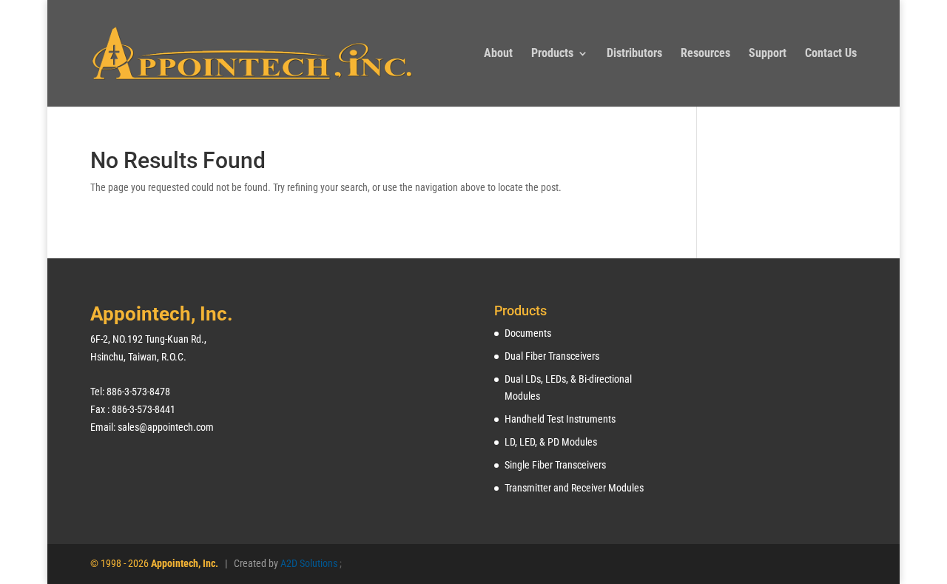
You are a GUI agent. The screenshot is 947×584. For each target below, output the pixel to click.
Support (767, 54)
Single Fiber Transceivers (555, 465)
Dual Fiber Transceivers (552, 356)
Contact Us (831, 54)
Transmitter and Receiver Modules (574, 488)
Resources (705, 54)
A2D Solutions (310, 563)
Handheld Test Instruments (560, 419)
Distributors (634, 54)
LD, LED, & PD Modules (551, 442)
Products (552, 54)
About (498, 54)
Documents (528, 333)
